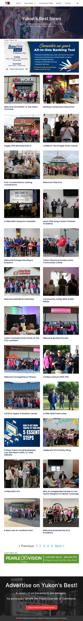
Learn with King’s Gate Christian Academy (59, 222)
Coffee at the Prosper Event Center (60, 145)
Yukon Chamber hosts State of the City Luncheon (21, 339)
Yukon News (28, 3)
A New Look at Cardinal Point (18, 530)
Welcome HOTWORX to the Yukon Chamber (21, 108)
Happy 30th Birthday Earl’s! (17, 145)
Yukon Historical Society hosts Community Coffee (58, 261)
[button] (77, 3)
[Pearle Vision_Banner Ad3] (41, 563)
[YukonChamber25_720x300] (41, 72)
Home (18, 3)
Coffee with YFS (12, 491)
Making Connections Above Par (58, 106)
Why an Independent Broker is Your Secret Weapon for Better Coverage (61, 492)
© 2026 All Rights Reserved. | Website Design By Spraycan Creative (41, 618)
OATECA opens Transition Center (20, 413)
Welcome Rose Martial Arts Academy (56, 531)
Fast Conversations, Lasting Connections (18, 183)
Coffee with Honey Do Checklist (20, 221)
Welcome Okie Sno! (52, 182)
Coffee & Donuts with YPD (56, 377)
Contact (68, 3)
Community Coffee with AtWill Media (58, 300)
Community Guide (46, 3)
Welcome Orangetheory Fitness (20, 377)
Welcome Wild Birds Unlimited (19, 299)
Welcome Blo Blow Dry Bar (56, 338)
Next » (60, 546)
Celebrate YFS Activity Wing (57, 450)
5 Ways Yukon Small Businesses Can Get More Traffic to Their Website (20, 452)
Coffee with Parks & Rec (55, 413)
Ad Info (58, 3)
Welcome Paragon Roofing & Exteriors (18, 261)
